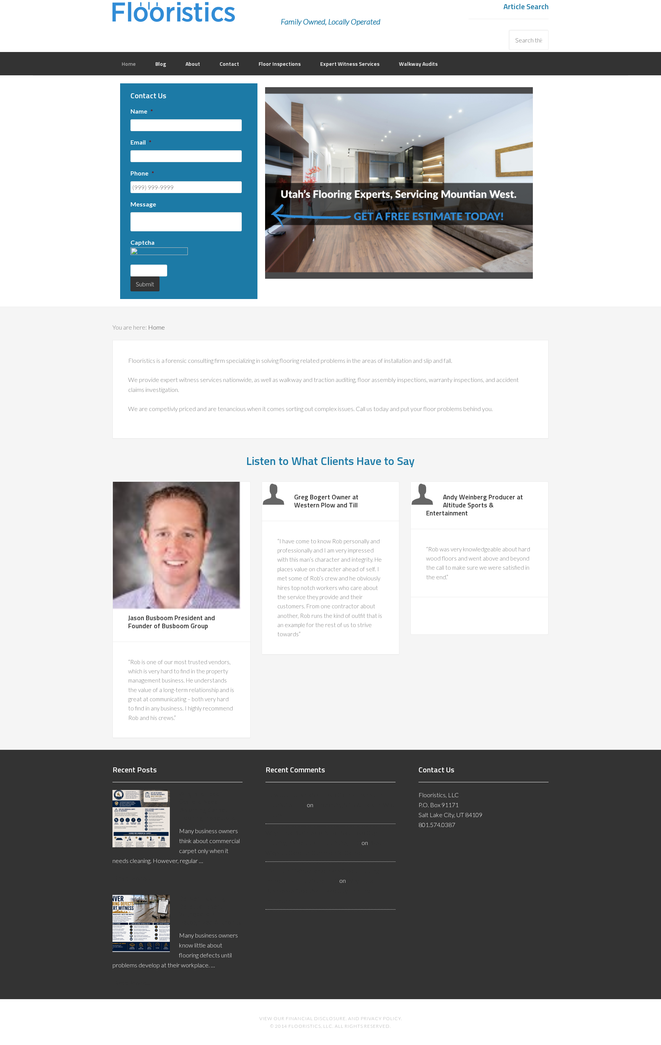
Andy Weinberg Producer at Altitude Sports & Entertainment (474, 505)
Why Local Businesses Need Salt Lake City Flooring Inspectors (319, 890)
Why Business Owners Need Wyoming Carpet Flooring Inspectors (207, 805)
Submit (145, 284)
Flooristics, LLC (173, 17)
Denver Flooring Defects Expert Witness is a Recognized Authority (210, 910)
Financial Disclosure (316, 1018)
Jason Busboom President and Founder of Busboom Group (171, 622)
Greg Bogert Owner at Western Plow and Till (326, 501)
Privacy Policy (381, 1018)
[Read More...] (132, 878)
